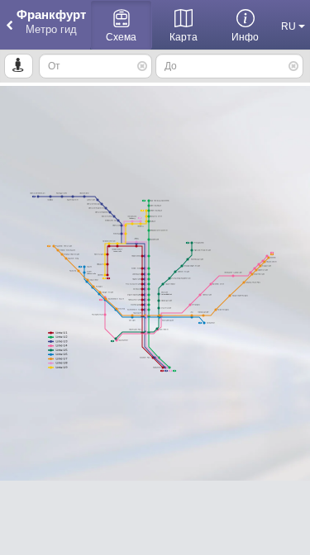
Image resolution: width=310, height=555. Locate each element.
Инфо (245, 37)
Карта (183, 37)
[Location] (18, 66)
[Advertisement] (155, 518)
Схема (121, 37)
